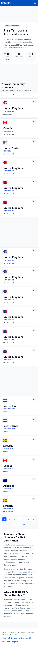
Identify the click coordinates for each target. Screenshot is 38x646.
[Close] (34, 635)
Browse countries (19, 95)
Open (8, 642)
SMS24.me (6, 2)
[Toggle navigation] (34, 3)
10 (24, 524)
